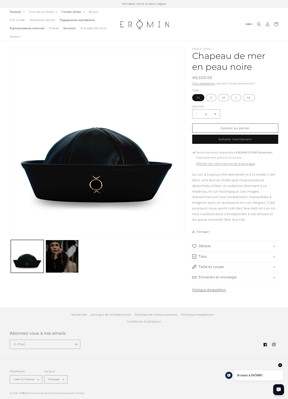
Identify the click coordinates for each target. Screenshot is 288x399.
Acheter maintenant (235, 139)
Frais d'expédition (203, 83)
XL (249, 97)
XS (198, 97)
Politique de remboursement (156, 314)
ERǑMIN (24, 393)
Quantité (198, 106)
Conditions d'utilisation (144, 321)
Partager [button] (203, 231)
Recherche (79, 314)
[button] (16, 12)
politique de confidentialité (111, 314)
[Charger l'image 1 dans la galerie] (27, 256)
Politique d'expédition (209, 290)
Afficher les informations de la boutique (225, 163)
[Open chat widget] (278, 389)
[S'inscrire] (76, 344)
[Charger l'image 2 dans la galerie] (62, 256)
